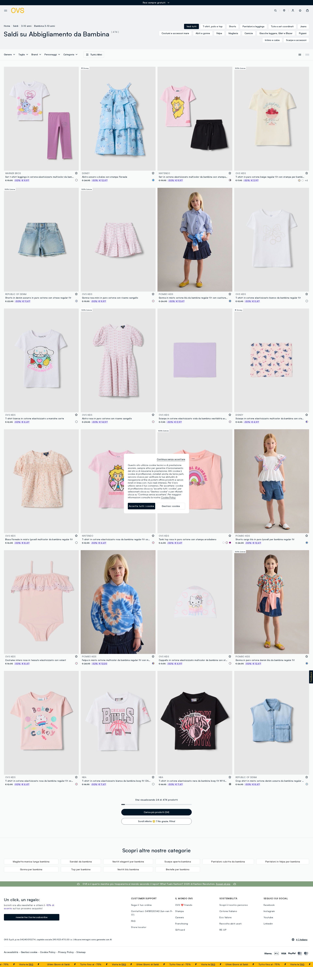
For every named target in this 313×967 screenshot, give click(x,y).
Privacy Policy (66, 952)
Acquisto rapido (41, 166)
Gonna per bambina (31, 869)
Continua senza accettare (171, 459)
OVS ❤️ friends (183, 905)
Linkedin (268, 923)
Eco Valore (225, 917)
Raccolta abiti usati (230, 923)
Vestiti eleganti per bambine (128, 861)
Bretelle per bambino (178, 869)
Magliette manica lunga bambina (31, 861)
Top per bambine (80, 869)
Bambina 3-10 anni (44, 25)
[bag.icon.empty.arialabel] (307, 10)
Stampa (179, 911)
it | (301, 939)
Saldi (15, 25)
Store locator (138, 927)
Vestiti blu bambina (128, 869)
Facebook (269, 905)
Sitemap (81, 952)
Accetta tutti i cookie (141, 506)
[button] (284, 10)
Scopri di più (223, 883)
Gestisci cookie (29, 952)
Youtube (268, 917)
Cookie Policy (47, 952)
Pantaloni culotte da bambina (228, 861)
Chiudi (304, 964)
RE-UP (222, 929)
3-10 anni (26, 25)
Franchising (181, 923)
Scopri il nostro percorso (233, 905)
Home (7, 25)
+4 (306, 180)
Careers (179, 917)
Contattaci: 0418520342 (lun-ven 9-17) (152, 913)
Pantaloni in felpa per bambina (282, 861)
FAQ (4, 964)
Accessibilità (11, 952)
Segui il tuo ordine (141, 905)
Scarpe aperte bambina (177, 861)
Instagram (269, 911)
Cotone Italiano (228, 911)
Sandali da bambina (81, 861)
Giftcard (180, 929)
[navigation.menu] (5, 10)
